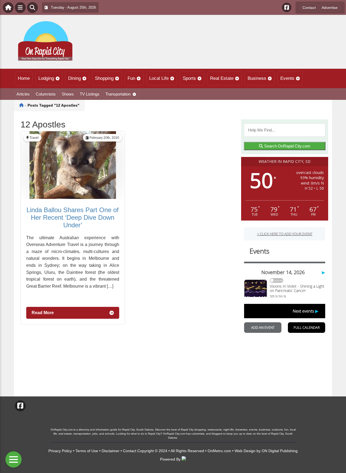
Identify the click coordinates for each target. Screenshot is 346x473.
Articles (23, 94)
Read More (43, 312)
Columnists (46, 94)
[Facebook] (286, 7)
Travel (34, 138)
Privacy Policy (60, 451)
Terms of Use (86, 451)
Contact (309, 7)
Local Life (159, 78)
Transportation (118, 94)
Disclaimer (110, 451)
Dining (74, 78)
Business (257, 78)
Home (24, 78)
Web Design (245, 451)
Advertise (330, 7)
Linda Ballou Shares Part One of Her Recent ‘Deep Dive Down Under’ (72, 217)
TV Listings (89, 94)
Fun (131, 78)
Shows (68, 94)
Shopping (104, 78)
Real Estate (222, 78)
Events (287, 78)
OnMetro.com (219, 451)
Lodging (46, 78)
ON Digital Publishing (280, 451)
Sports (189, 78)
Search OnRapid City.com (286, 146)
